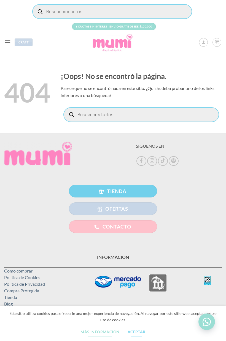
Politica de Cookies (22, 277)
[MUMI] (113, 42)
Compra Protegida (21, 290)
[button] (7, 42)
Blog (8, 303)
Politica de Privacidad (24, 284)
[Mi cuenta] (203, 42)
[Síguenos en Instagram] (152, 161)
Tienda (10, 297)
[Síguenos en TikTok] (163, 161)
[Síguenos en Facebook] (141, 161)
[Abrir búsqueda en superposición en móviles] (112, 11)
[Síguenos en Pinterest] (174, 161)
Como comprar (18, 270)
